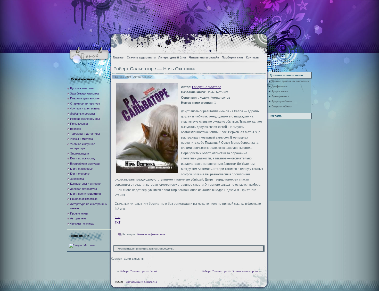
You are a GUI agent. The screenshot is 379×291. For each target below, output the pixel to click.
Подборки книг (232, 57)
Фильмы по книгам (82, 223)
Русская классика (82, 88)
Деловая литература (83, 188)
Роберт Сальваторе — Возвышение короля (230, 271)
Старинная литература (85, 103)
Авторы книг (78, 218)
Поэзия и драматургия (85, 98)
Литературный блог (172, 57)
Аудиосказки (279, 91)
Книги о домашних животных (290, 81)
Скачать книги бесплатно (141, 281)
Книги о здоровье (81, 168)
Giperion (147, 76)
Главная (118, 57)
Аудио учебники (281, 101)
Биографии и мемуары (85, 163)
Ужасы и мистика (81, 138)
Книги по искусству (82, 158)
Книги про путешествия (85, 193)
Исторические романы (85, 118)
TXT (117, 222)
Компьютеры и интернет (86, 183)
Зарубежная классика (84, 93)
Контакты (252, 57)
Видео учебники (281, 106)
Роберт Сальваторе (206, 87)
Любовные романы (82, 113)
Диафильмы (279, 86)
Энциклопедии (79, 153)
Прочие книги (79, 213)
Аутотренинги (280, 96)
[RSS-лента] (258, 42)
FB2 (117, 217)
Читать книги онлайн (204, 57)
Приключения (79, 123)
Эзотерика (77, 178)
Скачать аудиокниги (141, 57)
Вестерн (75, 128)
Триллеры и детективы (85, 133)
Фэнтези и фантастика (151, 234)
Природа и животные (83, 198)
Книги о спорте (79, 173)
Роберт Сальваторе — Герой (138, 271)
